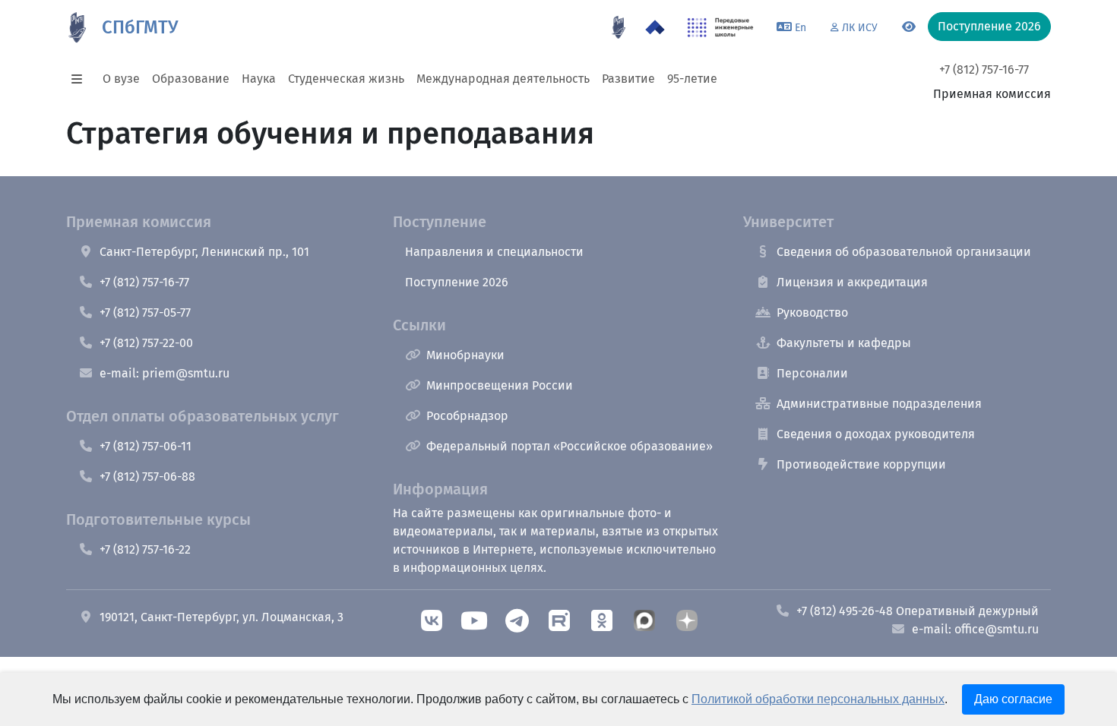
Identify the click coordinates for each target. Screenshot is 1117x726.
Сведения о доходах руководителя (876, 434)
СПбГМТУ (140, 27)
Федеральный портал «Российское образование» (569, 446)
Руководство (812, 312)
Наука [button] (259, 78)
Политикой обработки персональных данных (818, 699)
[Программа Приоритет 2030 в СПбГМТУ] (655, 27)
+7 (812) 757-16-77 (984, 69)
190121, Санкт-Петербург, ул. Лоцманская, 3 (221, 617)
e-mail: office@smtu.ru (975, 629)
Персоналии (812, 373)
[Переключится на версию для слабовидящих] (909, 27)
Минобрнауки (465, 355)
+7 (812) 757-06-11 (145, 446)
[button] (81, 79)
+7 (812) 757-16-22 (145, 549)
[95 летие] (618, 27)
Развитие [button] (628, 78)
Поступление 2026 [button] (989, 26)
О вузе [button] (121, 78)
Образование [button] (190, 78)
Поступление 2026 (456, 282)
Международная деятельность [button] (503, 78)
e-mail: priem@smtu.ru (164, 373)
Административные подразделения (879, 403)
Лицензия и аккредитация (852, 282)
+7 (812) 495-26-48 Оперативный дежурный (917, 611)
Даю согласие (1013, 699)
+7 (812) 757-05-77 (145, 312)
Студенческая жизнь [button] (346, 78)
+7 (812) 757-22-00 (146, 343)
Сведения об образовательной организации (904, 252)
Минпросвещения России (499, 385)
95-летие (692, 78)
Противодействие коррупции (861, 464)
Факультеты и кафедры (844, 343)
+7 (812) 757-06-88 (147, 476)
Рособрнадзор (467, 416)
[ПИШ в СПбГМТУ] (720, 27)
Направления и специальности (494, 252)
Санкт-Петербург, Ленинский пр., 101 (204, 252)
